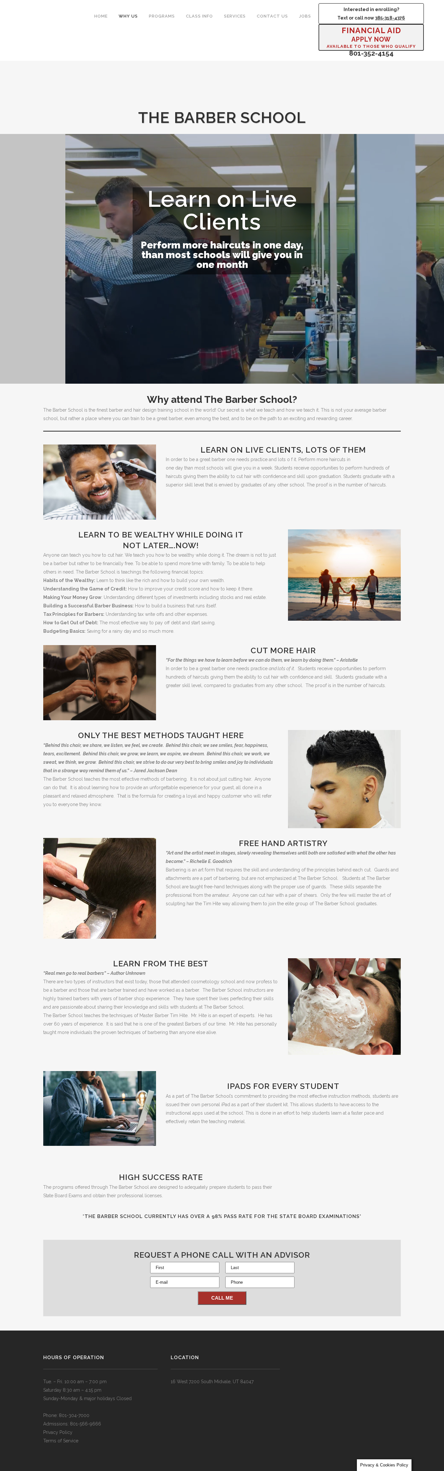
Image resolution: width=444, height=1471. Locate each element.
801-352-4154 (371, 53)
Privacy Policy (57, 1432)
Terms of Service (60, 1440)
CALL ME (222, 1298)
